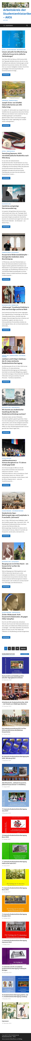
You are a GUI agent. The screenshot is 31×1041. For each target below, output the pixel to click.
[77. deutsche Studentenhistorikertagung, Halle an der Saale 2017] (15, 851)
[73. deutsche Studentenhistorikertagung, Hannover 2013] (15, 929)
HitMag (20, 1039)
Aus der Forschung (11, 49)
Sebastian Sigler (11, 151)
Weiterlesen (5, 74)
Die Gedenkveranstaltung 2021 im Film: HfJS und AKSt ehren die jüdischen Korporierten (14, 730)
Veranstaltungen (13, 100)
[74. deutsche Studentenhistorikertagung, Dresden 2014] (15, 903)
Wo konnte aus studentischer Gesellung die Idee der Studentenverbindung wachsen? (14, 412)
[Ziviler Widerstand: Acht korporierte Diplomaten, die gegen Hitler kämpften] (15, 602)
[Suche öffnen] (27, 25)
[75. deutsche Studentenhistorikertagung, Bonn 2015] (15, 877)
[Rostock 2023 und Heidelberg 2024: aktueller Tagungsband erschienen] (15, 665)
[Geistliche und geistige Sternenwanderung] (15, 193)
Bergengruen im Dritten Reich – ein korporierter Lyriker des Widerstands (15, 566)
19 (17, 648)
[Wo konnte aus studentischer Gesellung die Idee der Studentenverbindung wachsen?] (15, 397)
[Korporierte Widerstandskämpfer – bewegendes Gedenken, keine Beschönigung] (15, 242)
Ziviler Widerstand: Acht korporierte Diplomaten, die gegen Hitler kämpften (15, 616)
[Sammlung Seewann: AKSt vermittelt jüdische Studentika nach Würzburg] (15, 140)
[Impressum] (15, 1010)
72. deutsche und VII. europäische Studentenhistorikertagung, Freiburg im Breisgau (14, 968)
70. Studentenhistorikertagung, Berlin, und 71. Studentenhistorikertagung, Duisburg (15, 995)
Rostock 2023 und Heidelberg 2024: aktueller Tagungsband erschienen (13, 676)
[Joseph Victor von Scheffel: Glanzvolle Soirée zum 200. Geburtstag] (15, 90)
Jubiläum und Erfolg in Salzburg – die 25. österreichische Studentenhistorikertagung (14, 361)
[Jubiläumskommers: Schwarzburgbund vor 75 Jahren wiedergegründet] (15, 447)
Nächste (23, 648)
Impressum (5, 1021)
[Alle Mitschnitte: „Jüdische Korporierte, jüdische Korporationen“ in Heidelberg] (15, 772)
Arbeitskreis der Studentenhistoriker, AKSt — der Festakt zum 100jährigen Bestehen (15, 703)
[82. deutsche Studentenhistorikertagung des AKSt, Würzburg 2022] (15, 745)
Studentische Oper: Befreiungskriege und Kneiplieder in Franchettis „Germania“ (15, 515)
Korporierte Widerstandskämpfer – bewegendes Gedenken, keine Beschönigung (15, 257)
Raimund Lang (15, 305)
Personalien (5, 100)
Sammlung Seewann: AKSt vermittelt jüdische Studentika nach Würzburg (15, 155)
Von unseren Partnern (17, 510)
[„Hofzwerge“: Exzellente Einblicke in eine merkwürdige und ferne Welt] (15, 294)
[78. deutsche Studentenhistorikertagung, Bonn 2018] (15, 824)
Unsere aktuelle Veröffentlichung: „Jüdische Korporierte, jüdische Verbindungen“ (14, 54)
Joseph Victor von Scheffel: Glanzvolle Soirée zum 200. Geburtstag (12, 105)
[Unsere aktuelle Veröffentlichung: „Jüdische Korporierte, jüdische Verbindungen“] (15, 39)
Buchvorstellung (21, 49)
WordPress (13, 1039)
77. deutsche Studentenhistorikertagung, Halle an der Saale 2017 (14, 862)
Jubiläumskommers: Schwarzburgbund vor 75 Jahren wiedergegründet (14, 462)
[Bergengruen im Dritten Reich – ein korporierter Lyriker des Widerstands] (15, 551)
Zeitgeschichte (15, 252)
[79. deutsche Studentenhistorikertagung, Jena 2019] (15, 798)
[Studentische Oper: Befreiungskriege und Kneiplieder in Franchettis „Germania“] (15, 500)
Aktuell (4, 49)
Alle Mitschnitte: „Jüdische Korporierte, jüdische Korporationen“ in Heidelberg (14, 783)
